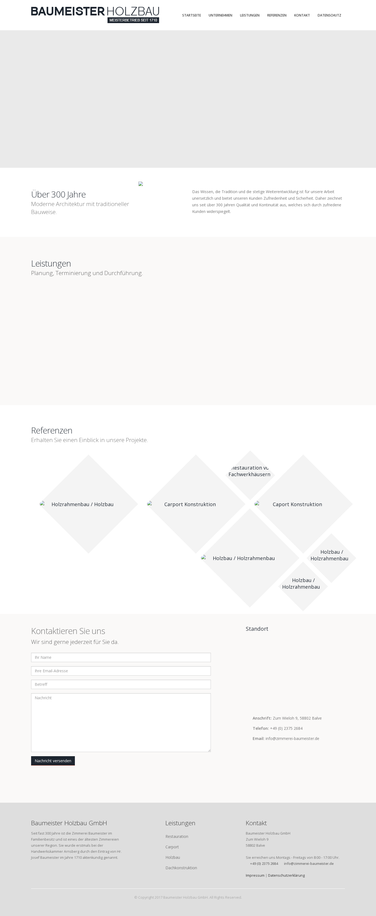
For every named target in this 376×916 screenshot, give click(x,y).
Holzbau (172, 857)
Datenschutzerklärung (286, 875)
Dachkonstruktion (181, 867)
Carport (172, 846)
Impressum (255, 875)
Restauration (176, 836)
